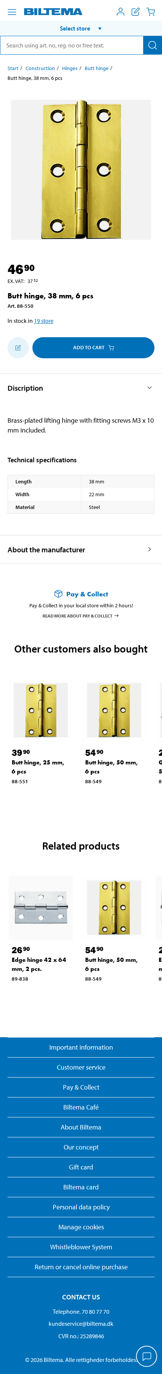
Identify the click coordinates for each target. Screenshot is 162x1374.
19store (43, 320)
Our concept (81, 1147)
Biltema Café (81, 1107)
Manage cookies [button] (81, 1227)
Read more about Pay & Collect (78, 615)
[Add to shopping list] (18, 347)
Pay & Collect (81, 1087)
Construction (40, 68)
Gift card (81, 1167)
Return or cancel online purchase (81, 1266)
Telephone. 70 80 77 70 (81, 1311)
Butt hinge (97, 68)
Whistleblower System (81, 1247)
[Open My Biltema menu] (120, 12)
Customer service (81, 1067)
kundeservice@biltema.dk (81, 1323)
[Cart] (150, 12)
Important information (81, 1047)
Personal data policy (81, 1207)
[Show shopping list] (135, 12)
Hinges (70, 68)
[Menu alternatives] (12, 12)
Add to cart (88, 347)
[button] (81, 28)
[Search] (152, 45)
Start (13, 68)
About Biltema (81, 1127)
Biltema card (81, 1187)
